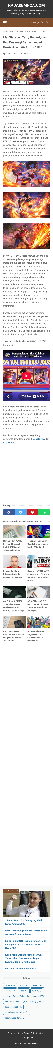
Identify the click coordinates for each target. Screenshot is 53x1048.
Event (23, 991)
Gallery (35, 1001)
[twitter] (21, 512)
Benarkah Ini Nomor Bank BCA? (21, 968)
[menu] (5, 22)
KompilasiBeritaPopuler (17, 1012)
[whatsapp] (44, 512)
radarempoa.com (26, 5)
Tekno (10, 991)
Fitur (24, 985)
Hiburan (10, 996)
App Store (8, 442)
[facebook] (9, 512)
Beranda (11, 1033)
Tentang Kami (26, 1038)
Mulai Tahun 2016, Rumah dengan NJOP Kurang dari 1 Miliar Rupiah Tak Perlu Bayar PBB (25, 944)
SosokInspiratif (13, 1007)
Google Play (39, 439)
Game (10, 985)
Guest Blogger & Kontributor (30, 1033)
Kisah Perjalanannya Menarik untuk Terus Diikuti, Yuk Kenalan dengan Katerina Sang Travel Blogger (23, 958)
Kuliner (25, 996)
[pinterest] (32, 512)
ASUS (36, 991)
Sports (38, 996)
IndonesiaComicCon (16, 1001)
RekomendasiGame (15, 1018)
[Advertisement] (26, 474)
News (37, 985)
